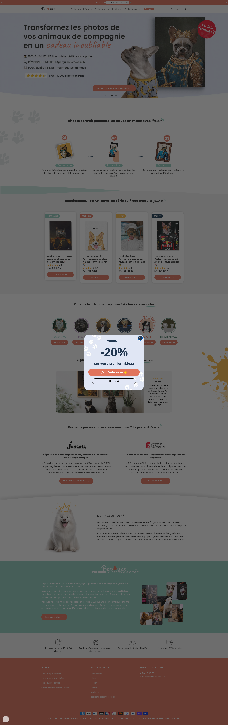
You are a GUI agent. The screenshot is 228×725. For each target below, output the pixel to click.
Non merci (114, 381)
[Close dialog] (140, 338)
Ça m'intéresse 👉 (114, 372)
